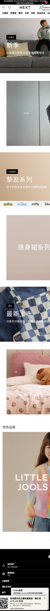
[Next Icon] (25, 7)
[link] (4, 7)
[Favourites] (9, 7)
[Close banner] (44, 598)
